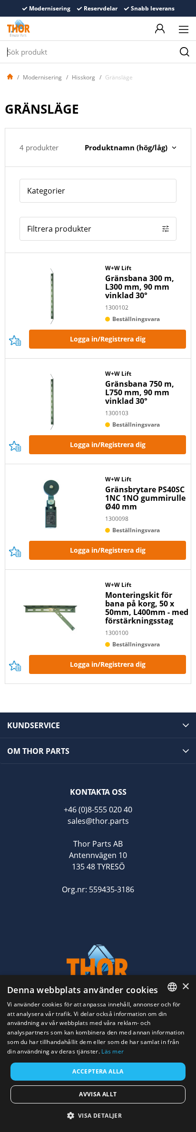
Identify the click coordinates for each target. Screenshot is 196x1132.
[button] (98, 1115)
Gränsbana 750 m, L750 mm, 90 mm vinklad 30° (139, 392)
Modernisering (42, 77)
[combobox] (172, 987)
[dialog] (98, 1053)
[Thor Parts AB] (18, 29)
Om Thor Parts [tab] (38, 751)
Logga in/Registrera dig (108, 338)
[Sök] (185, 52)
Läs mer (112, 1051)
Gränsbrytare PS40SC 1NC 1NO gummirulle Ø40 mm (145, 498)
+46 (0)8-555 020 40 (98, 809)
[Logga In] (160, 28)
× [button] (185, 986)
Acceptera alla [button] (98, 1071)
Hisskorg (83, 77)
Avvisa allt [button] (98, 1094)
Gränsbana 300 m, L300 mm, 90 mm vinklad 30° (139, 287)
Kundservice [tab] (33, 725)
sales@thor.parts (98, 821)
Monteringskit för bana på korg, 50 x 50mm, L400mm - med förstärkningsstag (146, 608)
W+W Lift (118, 268)
